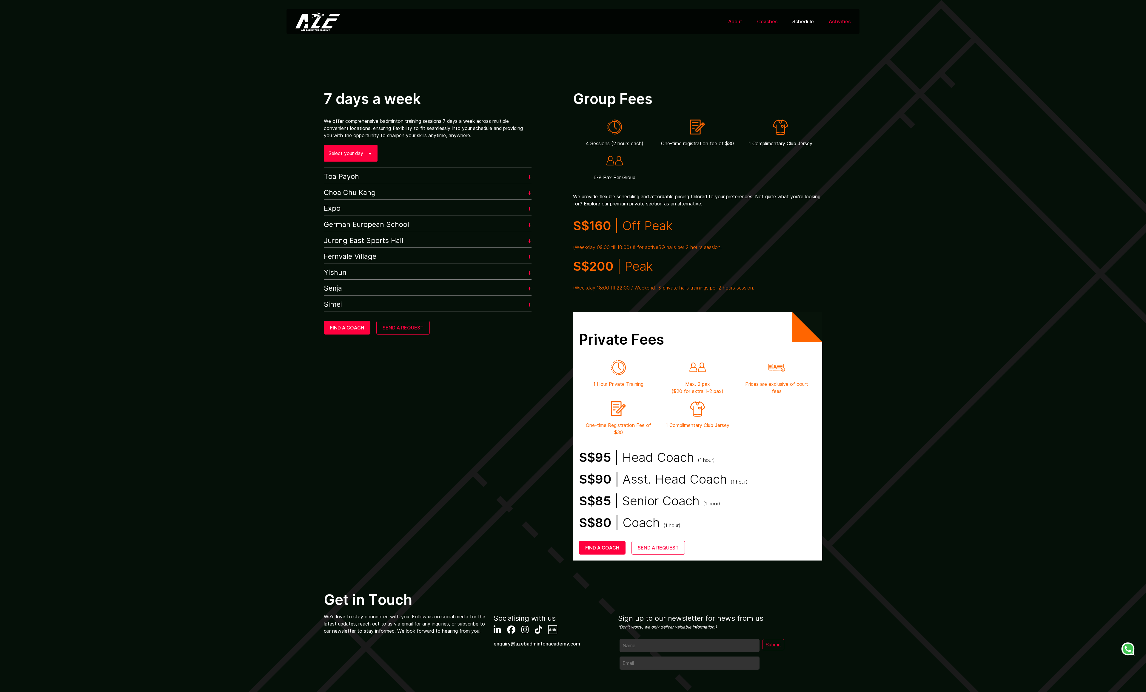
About (735, 21)
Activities (840, 21)
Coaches (767, 21)
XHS (552, 629)
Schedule (803, 21)
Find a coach (347, 328)
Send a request (403, 328)
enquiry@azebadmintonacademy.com (537, 644)
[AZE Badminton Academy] (317, 21)
